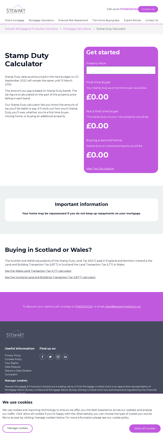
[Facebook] (42, 356)
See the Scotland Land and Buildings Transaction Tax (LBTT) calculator (50, 277)
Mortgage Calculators (41, 20)
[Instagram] (58, 356)
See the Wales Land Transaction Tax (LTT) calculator (38, 270)
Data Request (13, 366)
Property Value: (96, 63)
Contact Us (151, 20)
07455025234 (129, 9)
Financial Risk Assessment (73, 20)
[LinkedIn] (66, 356)
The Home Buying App (106, 20)
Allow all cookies (145, 428)
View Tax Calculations (100, 168)
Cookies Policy (13, 359)
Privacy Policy (13, 355)
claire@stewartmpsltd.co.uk (123, 306)
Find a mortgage (14, 20)
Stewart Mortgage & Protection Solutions (31, 28)
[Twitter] (50, 356)
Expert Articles (132, 20)
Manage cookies (16, 380)
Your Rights (11, 363)
